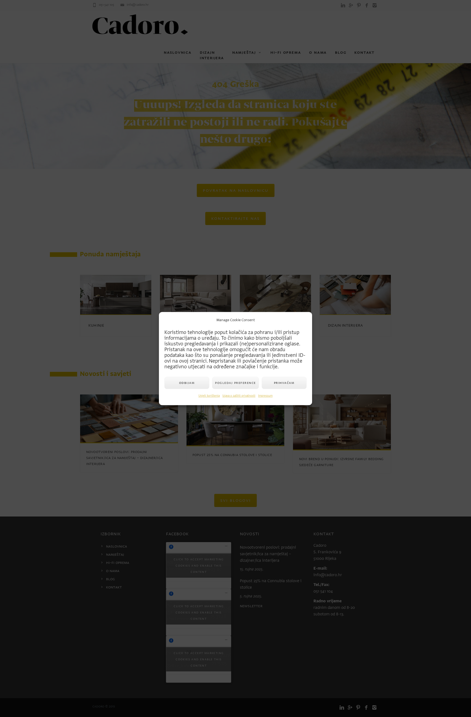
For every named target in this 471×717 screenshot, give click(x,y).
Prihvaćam (284, 382)
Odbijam (187, 382)
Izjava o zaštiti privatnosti (238, 395)
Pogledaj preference (235, 382)
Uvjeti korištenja (209, 395)
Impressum (265, 395)
